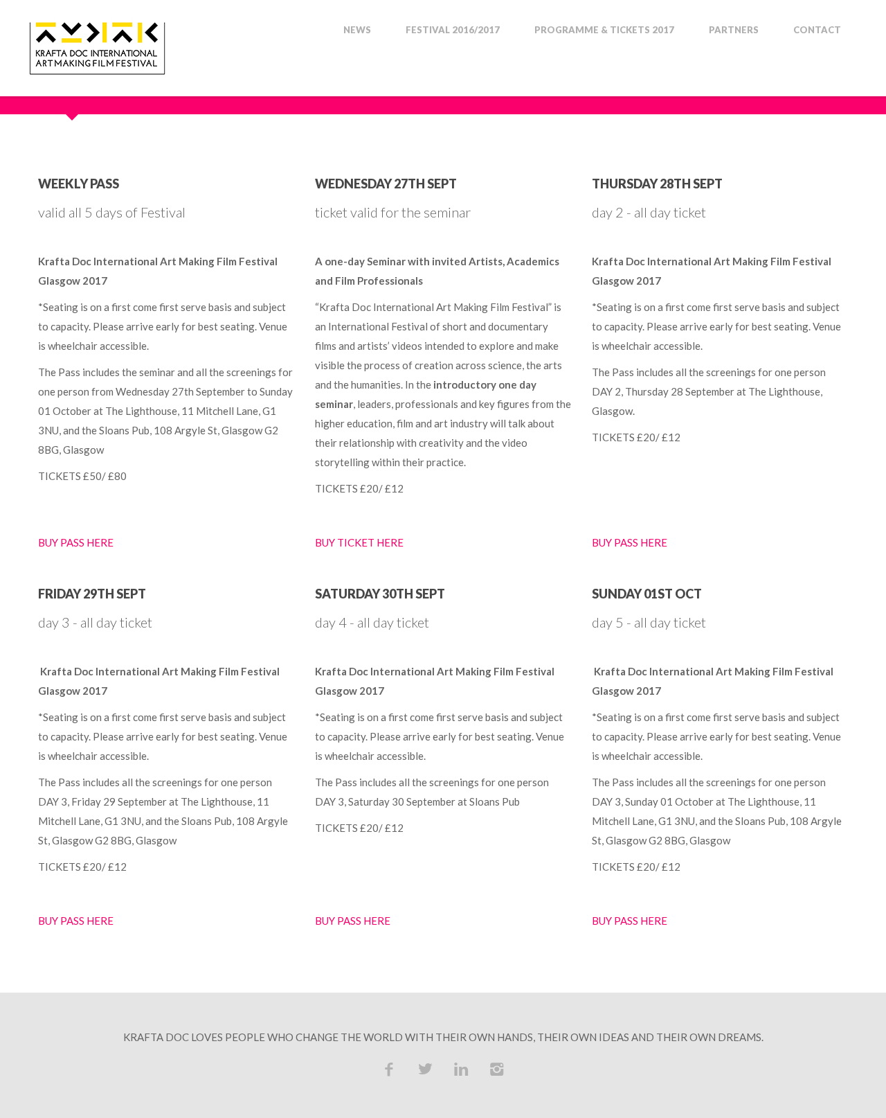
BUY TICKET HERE (359, 542)
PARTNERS (734, 30)
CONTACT (817, 30)
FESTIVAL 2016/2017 (453, 30)
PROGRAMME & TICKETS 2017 (604, 30)
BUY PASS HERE (76, 542)
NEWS (357, 30)
